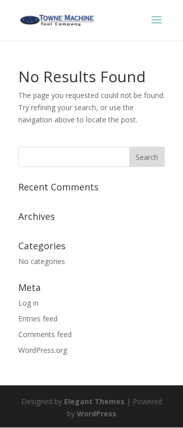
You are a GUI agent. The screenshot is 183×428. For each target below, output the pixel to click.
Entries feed (37, 318)
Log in (28, 303)
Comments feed (45, 334)
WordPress (96, 413)
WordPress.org (42, 350)
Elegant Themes (94, 401)
